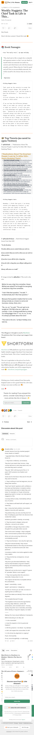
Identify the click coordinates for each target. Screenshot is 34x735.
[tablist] (8, 433)
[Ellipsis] (32, 449)
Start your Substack (12, 727)
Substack (8, 731)
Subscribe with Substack (18, 707)
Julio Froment (9, 665)
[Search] (31, 650)
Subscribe (24, 2)
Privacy (16, 723)
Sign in (30, 2)
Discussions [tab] (14, 650)
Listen (30, 23)
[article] (17, 661)
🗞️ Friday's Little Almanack (10, 7)
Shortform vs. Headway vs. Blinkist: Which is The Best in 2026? (11, 657)
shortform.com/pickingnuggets (17, 369)
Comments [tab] (5, 433)
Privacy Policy (18, 715)
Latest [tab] (7, 650)
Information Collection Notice (22, 713)
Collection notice (28, 723)
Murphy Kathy (9, 449)
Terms (20, 723)
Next (28, 422)
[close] (29, 674)
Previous (6, 422)
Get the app (25, 727)
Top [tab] (3, 650)
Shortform (26, 333)
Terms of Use (26, 711)
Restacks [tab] (12, 433)
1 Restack (19, 410)
